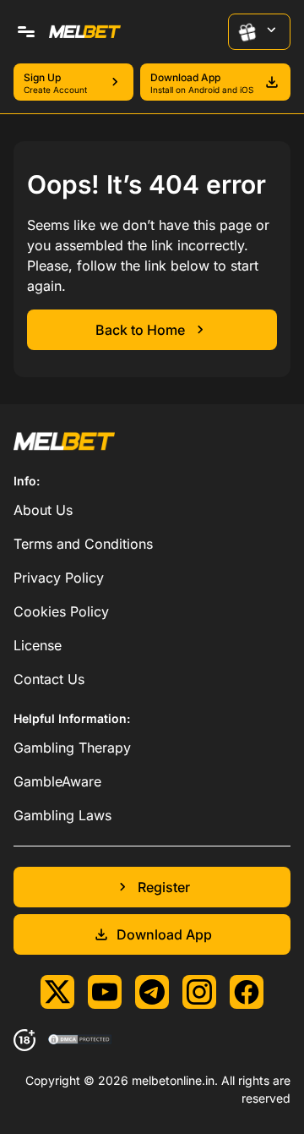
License (38, 645)
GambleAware (57, 781)
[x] (57, 992)
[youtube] (105, 992)
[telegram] (152, 992)
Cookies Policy (61, 611)
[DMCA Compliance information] (80, 1040)
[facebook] (246, 992)
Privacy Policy (59, 577)
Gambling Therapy (72, 747)
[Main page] (85, 32)
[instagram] (199, 992)
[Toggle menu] (26, 32)
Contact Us (49, 679)
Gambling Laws (62, 815)
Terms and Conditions (83, 543)
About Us (43, 509)
